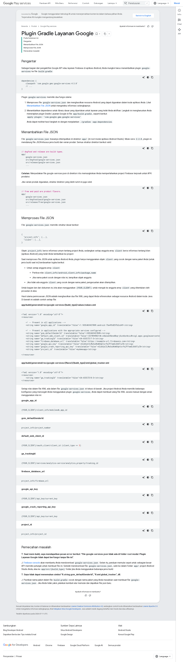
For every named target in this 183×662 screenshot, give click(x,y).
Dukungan (98, 3)
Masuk (177, 3)
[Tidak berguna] (152, 26)
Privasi (19, 656)
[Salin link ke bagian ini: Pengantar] (39, 61)
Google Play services (48, 26)
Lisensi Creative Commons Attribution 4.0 (87, 606)
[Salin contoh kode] (152, 77)
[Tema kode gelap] (148, 77)
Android (36, 645)
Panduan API (45, 3)
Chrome (48, 645)
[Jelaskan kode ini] (143, 77)
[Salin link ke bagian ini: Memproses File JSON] (56, 218)
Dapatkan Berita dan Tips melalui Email (19, 634)
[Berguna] (148, 26)
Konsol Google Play (126, 634)
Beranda (24, 26)
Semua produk (114, 645)
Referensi (72, 3)
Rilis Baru (59, 3)
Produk (34, 26)
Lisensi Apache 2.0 (150, 606)
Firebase (61, 645)
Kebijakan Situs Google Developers (67, 609)
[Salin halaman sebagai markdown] (105, 34)
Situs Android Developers (71, 630)
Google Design (67, 634)
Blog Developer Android (13, 630)
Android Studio (124, 630)
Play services (22, 3)
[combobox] (136, 3)
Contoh (85, 3)
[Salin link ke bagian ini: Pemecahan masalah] (53, 547)
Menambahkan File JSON (38, 105)
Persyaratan (8, 656)
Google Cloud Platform (79, 645)
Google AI (99, 645)
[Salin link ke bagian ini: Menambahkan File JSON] (60, 132)
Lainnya (111, 3)
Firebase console (32, 562)
